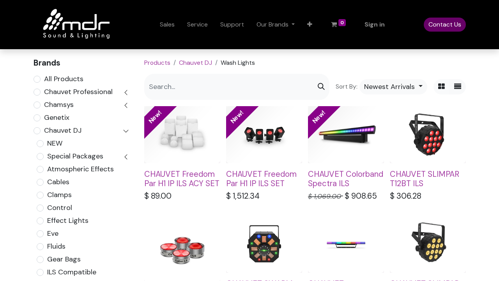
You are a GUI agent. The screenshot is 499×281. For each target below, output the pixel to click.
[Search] (321, 87)
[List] (457, 86)
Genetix (56, 117)
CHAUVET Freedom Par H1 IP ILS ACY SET (181, 179)
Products (157, 63)
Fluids (56, 246)
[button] (310, 24)
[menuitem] (167, 24)
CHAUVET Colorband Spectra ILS (345, 179)
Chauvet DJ (62, 130)
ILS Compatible (71, 272)
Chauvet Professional (78, 91)
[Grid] (441, 86)
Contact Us (444, 24)
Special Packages (75, 156)
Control (59, 207)
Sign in (375, 24)
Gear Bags (64, 259)
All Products (63, 79)
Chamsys (59, 104)
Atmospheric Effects (80, 169)
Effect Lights (67, 220)
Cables (58, 182)
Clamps (59, 194)
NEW (54, 143)
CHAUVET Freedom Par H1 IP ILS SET (261, 179)
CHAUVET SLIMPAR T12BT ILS (424, 179)
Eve (52, 233)
